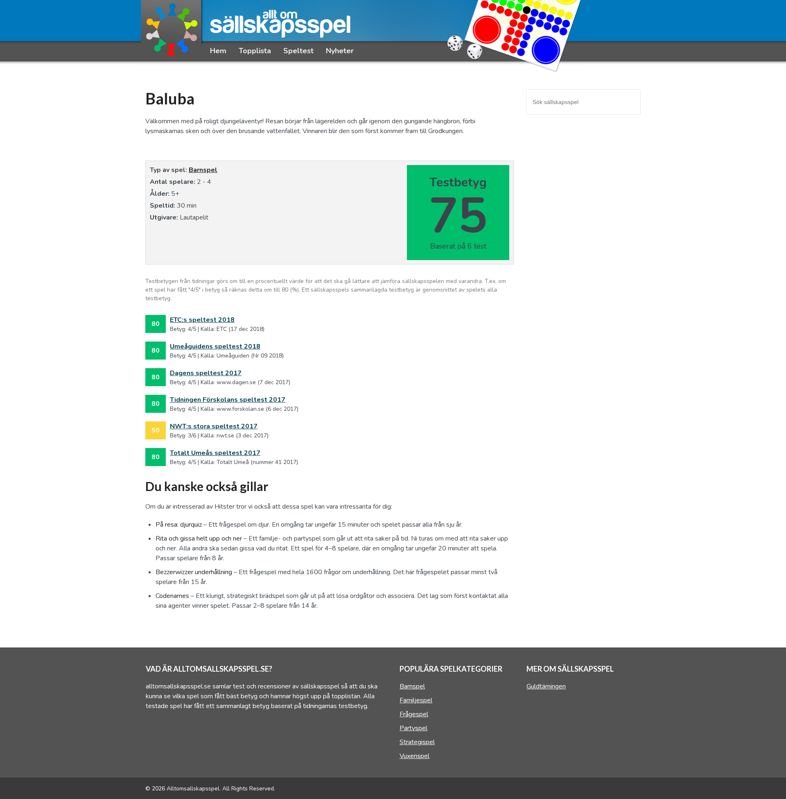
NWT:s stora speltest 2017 (213, 426)
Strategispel (417, 742)
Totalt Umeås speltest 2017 (215, 452)
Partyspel (413, 728)
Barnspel (203, 169)
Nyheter (340, 51)
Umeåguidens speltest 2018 (215, 346)
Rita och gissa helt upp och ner (199, 538)
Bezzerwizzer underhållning (194, 572)
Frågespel (414, 714)
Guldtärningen (546, 686)
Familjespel (416, 700)
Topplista (255, 51)
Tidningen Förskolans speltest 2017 (227, 399)
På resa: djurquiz (179, 524)
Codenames (172, 595)
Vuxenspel (414, 756)
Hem (218, 51)
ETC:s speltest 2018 (202, 319)
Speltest (298, 51)
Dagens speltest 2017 (206, 373)
